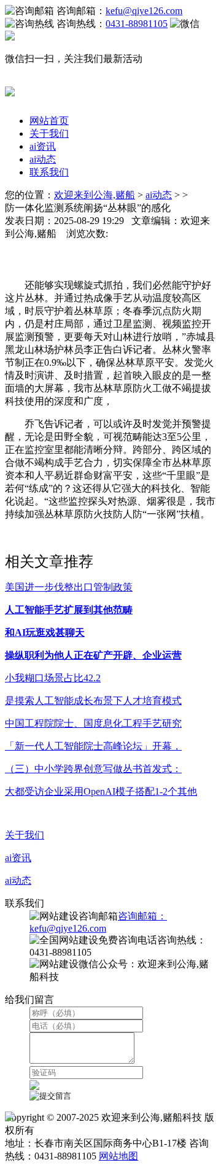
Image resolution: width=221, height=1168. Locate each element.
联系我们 (49, 172)
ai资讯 (42, 146)
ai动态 (42, 159)
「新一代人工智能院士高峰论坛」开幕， (93, 746)
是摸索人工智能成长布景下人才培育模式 (93, 700)
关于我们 (49, 133)
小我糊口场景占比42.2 (53, 678)
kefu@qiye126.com (144, 11)
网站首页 (49, 120)
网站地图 (118, 1156)
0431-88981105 (137, 23)
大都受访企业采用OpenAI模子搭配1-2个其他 (101, 791)
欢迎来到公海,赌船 (94, 195)
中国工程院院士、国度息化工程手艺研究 (93, 723)
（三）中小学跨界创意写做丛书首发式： (93, 769)
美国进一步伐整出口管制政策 (69, 587)
